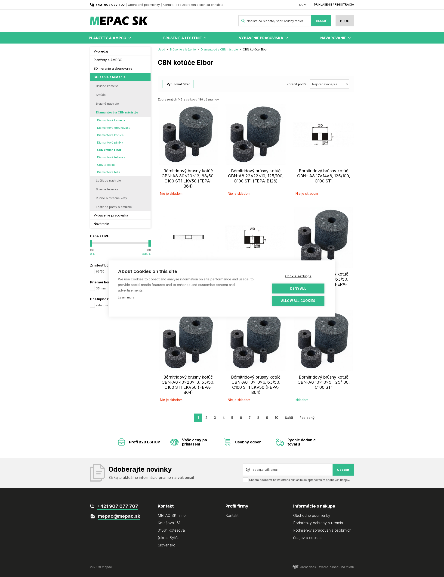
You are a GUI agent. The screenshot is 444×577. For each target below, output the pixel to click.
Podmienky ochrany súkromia (318, 523)
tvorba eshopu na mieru (336, 567)
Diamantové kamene (111, 120)
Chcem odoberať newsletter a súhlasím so (299, 480)
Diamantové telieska (111, 157)
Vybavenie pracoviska (261, 38)
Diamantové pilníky (110, 142)
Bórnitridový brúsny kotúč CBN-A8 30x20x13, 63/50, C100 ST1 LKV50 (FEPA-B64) (188, 178)
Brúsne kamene (107, 86)
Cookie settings (298, 276)
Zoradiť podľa (296, 84)
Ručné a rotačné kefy (111, 198)
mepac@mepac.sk (119, 516)
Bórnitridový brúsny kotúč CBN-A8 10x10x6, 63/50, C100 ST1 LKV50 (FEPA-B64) (256, 385)
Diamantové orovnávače (113, 127)
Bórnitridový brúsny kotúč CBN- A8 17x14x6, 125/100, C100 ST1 (323, 175)
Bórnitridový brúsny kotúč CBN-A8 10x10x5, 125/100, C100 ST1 (324, 382)
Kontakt (168, 4)
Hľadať (321, 21)
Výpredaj (101, 51)
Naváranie (101, 224)
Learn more (126, 297)
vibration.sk (308, 567)
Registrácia (344, 4)
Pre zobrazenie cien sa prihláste (199, 4)
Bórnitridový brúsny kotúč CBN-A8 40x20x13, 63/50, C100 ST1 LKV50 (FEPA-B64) (188, 385)
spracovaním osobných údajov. (329, 480)
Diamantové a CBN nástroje (117, 112)
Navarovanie (333, 38)
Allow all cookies (298, 301)
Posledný (306, 418)
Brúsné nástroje (107, 103)
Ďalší (289, 418)
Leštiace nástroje (108, 180)
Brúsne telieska (107, 189)
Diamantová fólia (108, 172)
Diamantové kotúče (110, 135)
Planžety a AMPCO (107, 38)
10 (276, 418)
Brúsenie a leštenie (182, 38)
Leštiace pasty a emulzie (114, 207)
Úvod (161, 49)
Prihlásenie (323, 4)
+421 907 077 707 (110, 4)
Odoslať (343, 469)
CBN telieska (106, 164)
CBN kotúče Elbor (109, 150)
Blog (344, 21)
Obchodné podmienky (144, 4)
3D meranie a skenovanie (113, 68)
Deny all (298, 288)
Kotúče (101, 95)
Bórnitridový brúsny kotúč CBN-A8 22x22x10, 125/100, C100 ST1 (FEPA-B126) (256, 175)
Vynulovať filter (178, 84)
